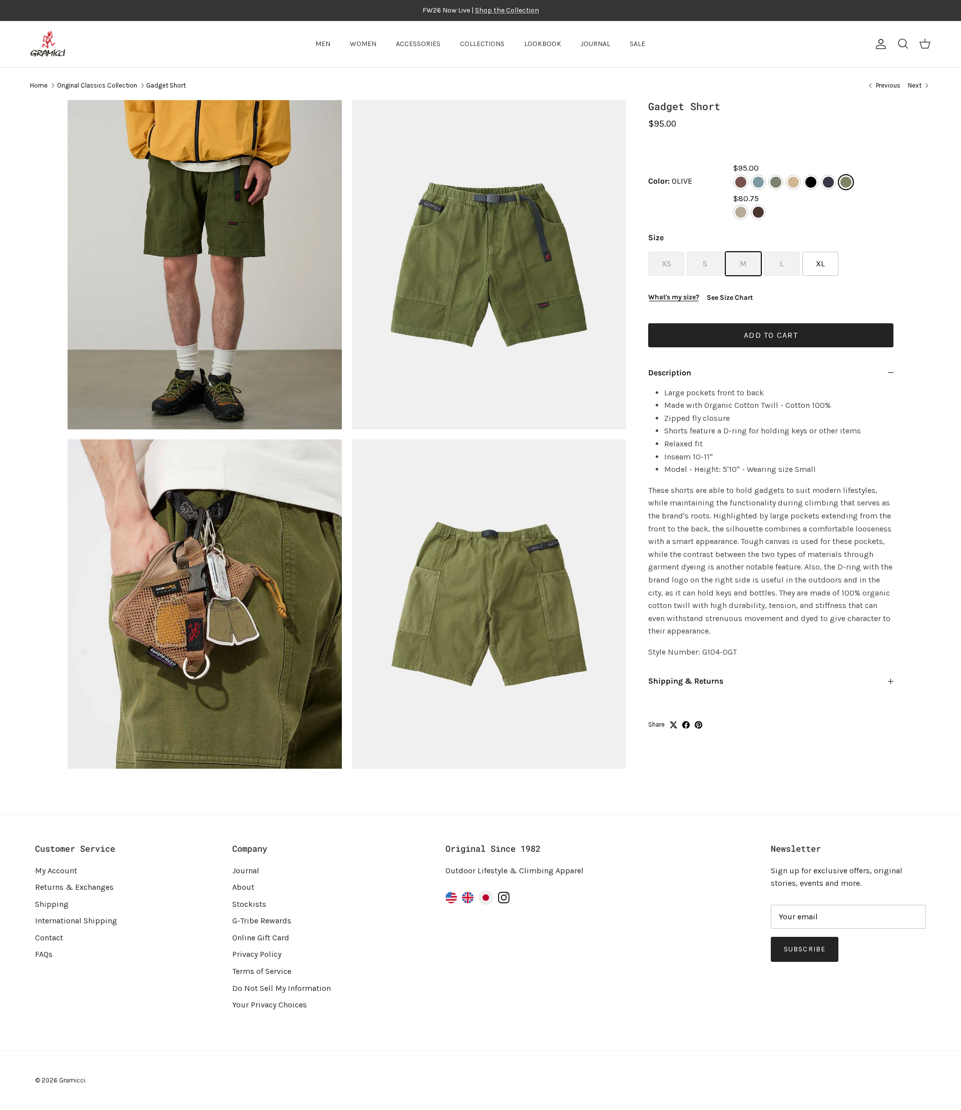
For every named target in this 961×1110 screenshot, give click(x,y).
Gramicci (72, 1080)
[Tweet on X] (673, 725)
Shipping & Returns (685, 681)
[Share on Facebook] (686, 725)
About (243, 887)
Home (39, 85)
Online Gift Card (260, 937)
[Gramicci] (47, 44)
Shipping (52, 904)
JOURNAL (595, 44)
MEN (322, 44)
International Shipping (76, 920)
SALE (637, 44)
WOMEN (363, 44)
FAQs (44, 954)
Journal (245, 870)
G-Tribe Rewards (261, 920)
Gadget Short (166, 85)
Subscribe (804, 949)
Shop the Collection (507, 10)
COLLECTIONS (482, 44)
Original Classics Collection (97, 85)
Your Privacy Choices (269, 1004)
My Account (56, 870)
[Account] (879, 44)
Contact (49, 937)
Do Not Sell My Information (281, 988)
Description (669, 372)
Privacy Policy (256, 954)
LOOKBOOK (542, 44)
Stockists (249, 904)
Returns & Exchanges (74, 887)
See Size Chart (730, 297)
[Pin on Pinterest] (698, 725)
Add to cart (771, 335)
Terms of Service (261, 971)
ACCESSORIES (418, 44)
